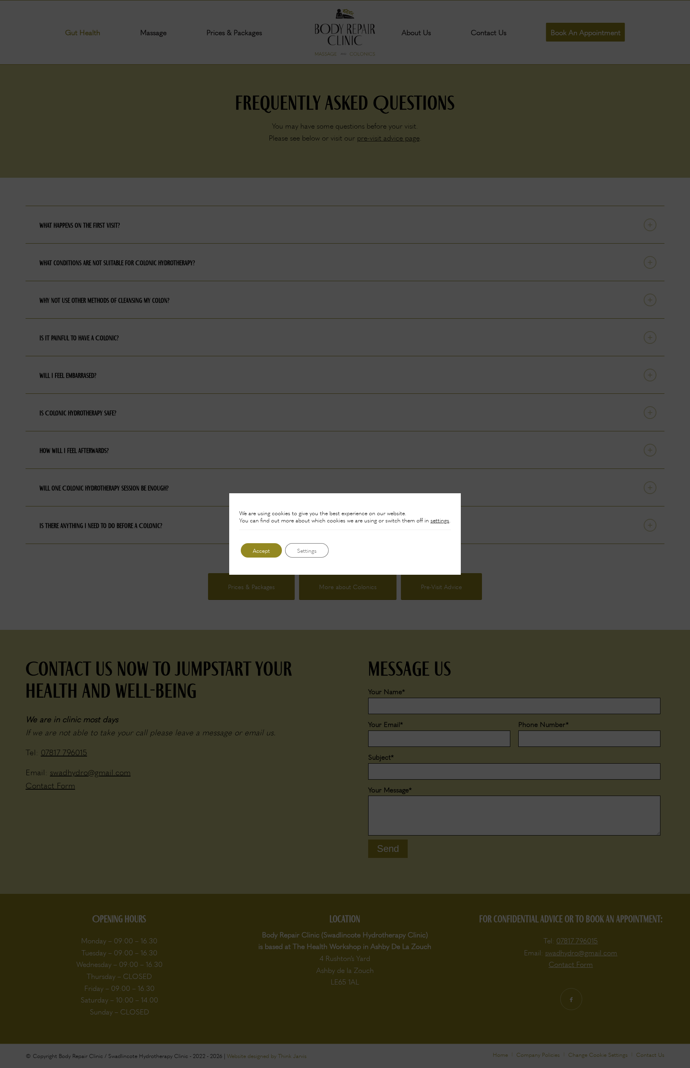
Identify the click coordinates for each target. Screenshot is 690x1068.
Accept (261, 550)
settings (439, 520)
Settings (307, 550)
